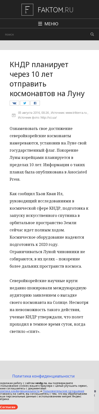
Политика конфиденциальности (43, 376)
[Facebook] (35, 104)
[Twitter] (24, 104)
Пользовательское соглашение (63, 391)
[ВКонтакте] (14, 104)
